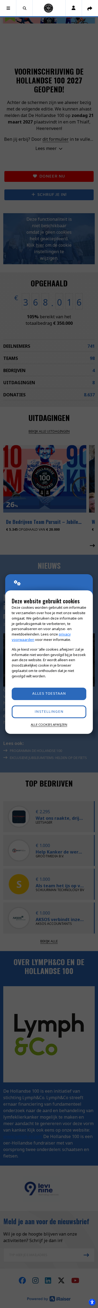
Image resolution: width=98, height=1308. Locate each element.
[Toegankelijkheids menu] (92, 1302)
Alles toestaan (49, 693)
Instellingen (49, 712)
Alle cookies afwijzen (49, 724)
